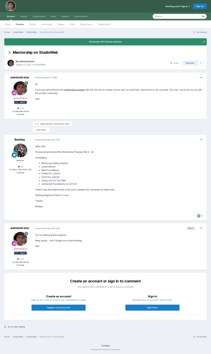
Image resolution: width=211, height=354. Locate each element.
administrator (27, 61)
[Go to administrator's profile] (10, 63)
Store (53, 16)
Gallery (61, 24)
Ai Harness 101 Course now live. (105, 41)
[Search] (203, 16)
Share (175, 63)
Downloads (46, 24)
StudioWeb (39, 64)
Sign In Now (152, 307)
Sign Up (199, 6)
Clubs (7, 24)
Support (65, 16)
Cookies (105, 345)
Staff (72, 24)
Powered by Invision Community (105, 349)
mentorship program (74, 89)
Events (32, 24)
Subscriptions (81, 16)
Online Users (86, 24)
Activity (23, 16)
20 (21, 166)
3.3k (21, 108)
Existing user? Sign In (177, 6)
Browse (11, 16)
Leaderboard (104, 24)
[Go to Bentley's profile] (20, 150)
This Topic (191, 16)
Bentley (20, 139)
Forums (20, 24)
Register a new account (58, 307)
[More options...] (201, 77)
